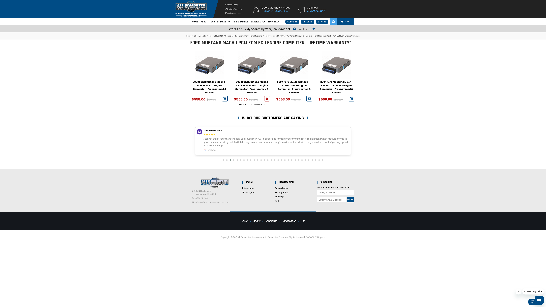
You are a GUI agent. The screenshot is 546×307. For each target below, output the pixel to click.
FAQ (277, 201)
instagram (250, 192)
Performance (240, 21)
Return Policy (281, 188)
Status (322, 21)
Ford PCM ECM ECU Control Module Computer (228, 36)
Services (256, 21)
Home (195, 21)
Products (271, 221)
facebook (249, 188)
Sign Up (350, 200)
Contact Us (289, 221)
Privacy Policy (281, 192)
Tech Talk (273, 21)
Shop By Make (218, 21)
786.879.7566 (316, 11)
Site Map (279, 196)
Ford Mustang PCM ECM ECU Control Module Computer (288, 36)
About (204, 21)
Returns (307, 21)
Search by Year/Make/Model (269, 29)
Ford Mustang (256, 36)
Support (292, 21)
